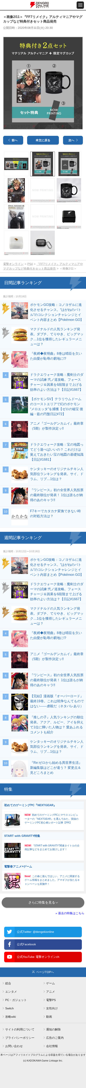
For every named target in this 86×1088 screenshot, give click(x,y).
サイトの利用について (19, 1029)
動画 (49, 1016)
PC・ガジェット (16, 1000)
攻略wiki (10, 1016)
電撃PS (51, 1000)
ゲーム (50, 983)
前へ (15, 140)
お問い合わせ (14, 1046)
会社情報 (52, 1046)
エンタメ (11, 991)
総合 (8, 983)
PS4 (30, 264)
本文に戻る (43, 140)
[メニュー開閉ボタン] (80, 5)
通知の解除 (53, 1029)
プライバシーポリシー (19, 1037)
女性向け (52, 1008)
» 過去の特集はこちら (70, 913)
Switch (9, 1008)
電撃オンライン (13, 264)
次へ (71, 140)
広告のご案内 (55, 1037)
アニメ (50, 991)
